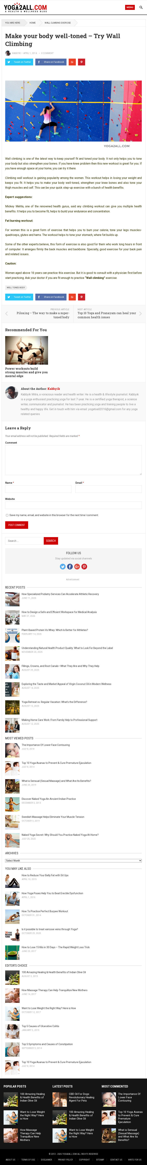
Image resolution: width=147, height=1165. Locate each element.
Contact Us (116, 1160)
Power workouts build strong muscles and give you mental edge (26, 372)
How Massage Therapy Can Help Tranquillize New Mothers (54, 990)
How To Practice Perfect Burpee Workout (45, 911)
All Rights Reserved (87, 1154)
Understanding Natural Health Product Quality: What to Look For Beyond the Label (67, 648)
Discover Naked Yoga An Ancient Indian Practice (49, 798)
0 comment (47, 53)
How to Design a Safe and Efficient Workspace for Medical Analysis (59, 612)
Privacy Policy (65, 1160)
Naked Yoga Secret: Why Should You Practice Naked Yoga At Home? (60, 834)
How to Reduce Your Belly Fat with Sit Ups (45, 875)
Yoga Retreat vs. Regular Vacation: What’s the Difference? (54, 702)
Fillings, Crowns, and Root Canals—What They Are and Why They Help (60, 666)
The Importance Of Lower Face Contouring (46, 745)
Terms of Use (28, 1160)
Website (10, 499)
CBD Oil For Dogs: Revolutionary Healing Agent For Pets (81, 1097)
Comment (11, 442)
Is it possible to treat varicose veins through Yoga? (50, 929)
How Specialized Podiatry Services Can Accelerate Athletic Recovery (60, 594)
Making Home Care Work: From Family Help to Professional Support (59, 720)
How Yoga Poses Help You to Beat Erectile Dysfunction (52, 893)
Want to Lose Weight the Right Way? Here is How (49, 1008)
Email (79, 482)
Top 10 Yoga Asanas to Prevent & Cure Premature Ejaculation (56, 763)
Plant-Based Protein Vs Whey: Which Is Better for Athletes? (55, 630)
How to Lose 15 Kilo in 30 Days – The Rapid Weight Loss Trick (56, 947)
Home (33, 23)
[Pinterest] (81, 62)
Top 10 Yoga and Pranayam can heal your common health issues (107, 315)
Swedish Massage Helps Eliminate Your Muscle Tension (53, 816)
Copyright (84, 1160)
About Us (10, 1160)
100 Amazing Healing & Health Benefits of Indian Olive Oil (54, 972)
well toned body (16, 287)
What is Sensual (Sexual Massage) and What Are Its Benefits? (56, 780)
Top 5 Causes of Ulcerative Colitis (40, 1026)
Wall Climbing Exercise (58, 23)
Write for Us (134, 1160)
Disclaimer (46, 1160)
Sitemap (100, 1160)
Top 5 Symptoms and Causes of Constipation (47, 1044)
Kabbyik (16, 53)
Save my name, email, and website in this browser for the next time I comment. (54, 515)
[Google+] (72, 62)
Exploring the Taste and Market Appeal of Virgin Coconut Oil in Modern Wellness (66, 684)
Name (9, 482)
